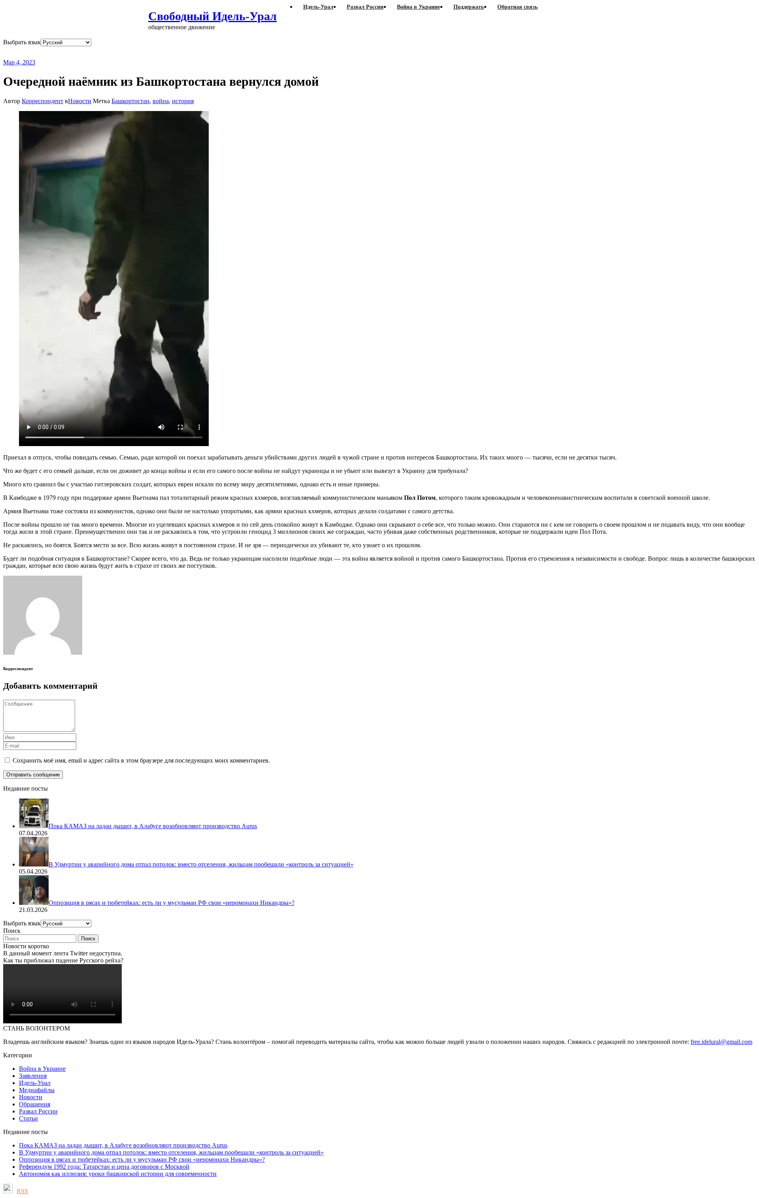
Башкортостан (130, 101)
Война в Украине (42, 1068)
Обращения (34, 1104)
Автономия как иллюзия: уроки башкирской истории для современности (118, 1173)
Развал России (38, 1111)
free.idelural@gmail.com (721, 1041)
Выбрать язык (22, 42)
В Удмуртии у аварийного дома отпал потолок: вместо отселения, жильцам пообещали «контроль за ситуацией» (171, 1152)
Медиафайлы (37, 1090)
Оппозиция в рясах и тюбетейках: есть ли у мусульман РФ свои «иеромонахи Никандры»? (142, 1159)
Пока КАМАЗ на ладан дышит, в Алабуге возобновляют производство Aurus (123, 1145)
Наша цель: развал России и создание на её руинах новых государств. (165, 52)
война (161, 101)
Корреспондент (42, 101)
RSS (22, 1191)
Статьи (28, 1118)
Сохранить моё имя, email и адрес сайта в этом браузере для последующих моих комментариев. (141, 760)
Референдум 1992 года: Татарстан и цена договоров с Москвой (104, 1166)
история (183, 101)
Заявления (33, 1075)
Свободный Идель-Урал (212, 16)
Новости (79, 101)
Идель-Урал (35, 1082)
